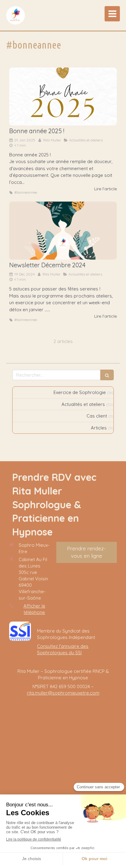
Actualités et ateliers (83, 404)
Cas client (97, 416)
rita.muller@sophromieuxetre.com (63, 693)
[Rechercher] (107, 375)
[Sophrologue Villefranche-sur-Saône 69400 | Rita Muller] (15, 15)
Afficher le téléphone (34, 609)
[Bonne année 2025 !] (63, 97)
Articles (99, 428)
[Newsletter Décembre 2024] (63, 231)
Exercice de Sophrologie (80, 392)
